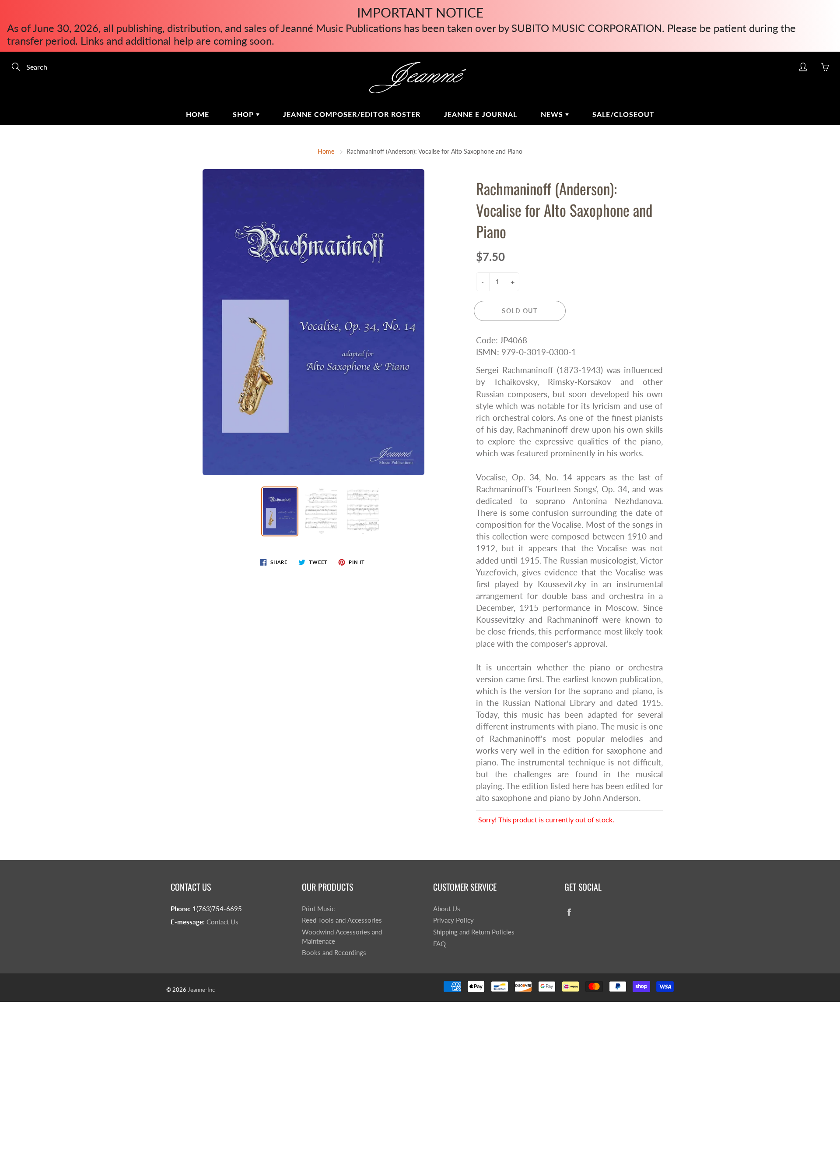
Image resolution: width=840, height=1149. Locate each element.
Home (197, 114)
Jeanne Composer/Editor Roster (351, 114)
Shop (244, 114)
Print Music (318, 909)
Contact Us (222, 922)
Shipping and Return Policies (473, 932)
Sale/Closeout (623, 114)
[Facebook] (569, 912)
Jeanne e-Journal (480, 114)
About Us (446, 909)
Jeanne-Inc (201, 989)
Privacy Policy (453, 920)
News (553, 114)
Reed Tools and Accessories (342, 920)
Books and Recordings (334, 952)
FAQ (439, 944)
